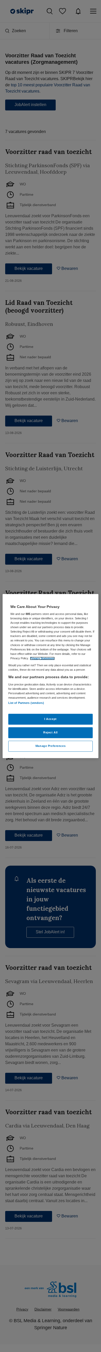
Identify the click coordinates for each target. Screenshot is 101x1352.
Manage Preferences (50, 745)
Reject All (50, 732)
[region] (51, 676)
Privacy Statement (42, 658)
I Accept (50, 718)
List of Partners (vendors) (26, 702)
